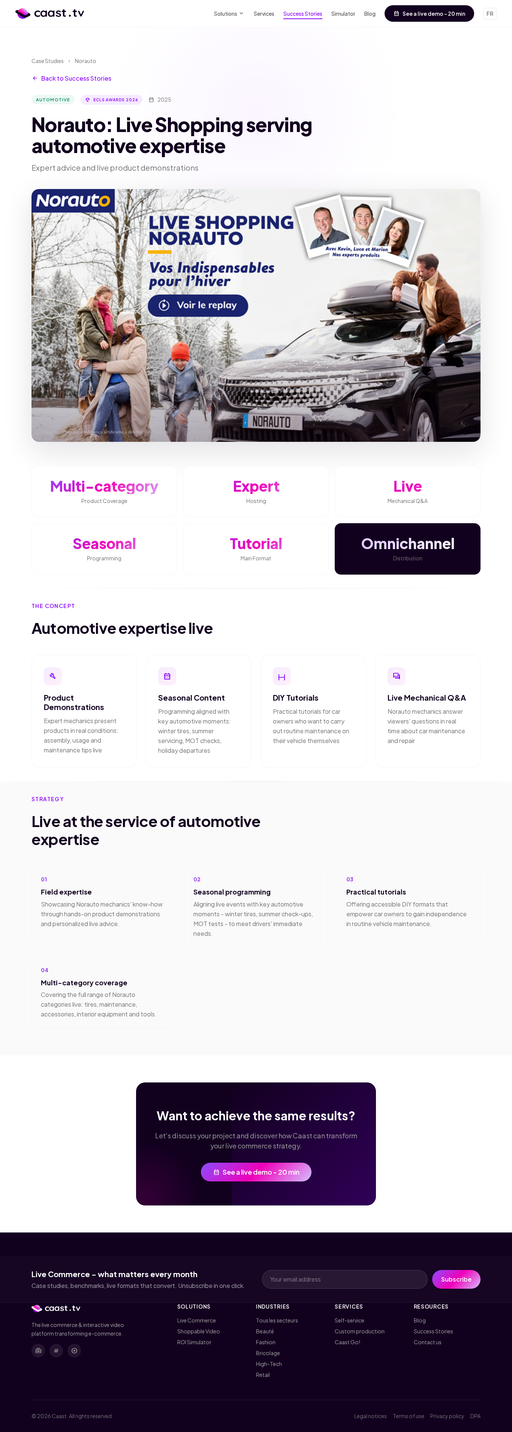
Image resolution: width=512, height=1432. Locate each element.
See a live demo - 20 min (429, 13)
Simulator (343, 13)
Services (264, 13)
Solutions (229, 14)
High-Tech (269, 1363)
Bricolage (268, 1352)
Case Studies (47, 60)
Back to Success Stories (71, 78)
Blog (370, 13)
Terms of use (408, 1415)
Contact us (428, 1342)
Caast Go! (347, 1342)
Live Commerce (196, 1320)
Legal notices (370, 1415)
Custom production (360, 1331)
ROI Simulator (194, 1342)
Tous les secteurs (277, 1320)
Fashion (265, 1342)
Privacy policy (447, 1415)
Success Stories (302, 13)
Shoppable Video (198, 1331)
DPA (475, 1415)
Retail (263, 1374)
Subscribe (456, 1279)
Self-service (349, 1320)
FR (490, 13)
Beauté (265, 1331)
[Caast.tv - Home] (49, 13)
